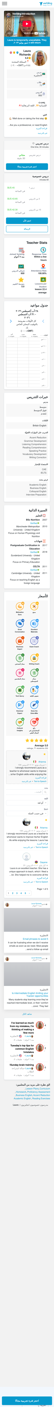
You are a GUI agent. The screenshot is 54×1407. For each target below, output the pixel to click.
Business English (24, 1095)
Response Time (39, 254)
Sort (46, 809)
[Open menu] (4, 4)
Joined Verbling (17, 254)
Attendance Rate (39, 270)
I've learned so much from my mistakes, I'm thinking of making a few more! (22, 1027)
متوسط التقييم (18, 283)
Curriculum (45, 1088)
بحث (46, 787)
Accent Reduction (41, 1095)
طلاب (39, 82)
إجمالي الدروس (18, 270)
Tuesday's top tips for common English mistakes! (22, 1049)
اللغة (46, 798)
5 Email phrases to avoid (35, 939)
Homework (21, 1091)
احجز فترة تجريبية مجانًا (27, 1400)
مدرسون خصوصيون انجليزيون (34, 1104)
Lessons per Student (41, 285)
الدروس (39, 92)
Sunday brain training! (22, 1064)
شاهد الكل (27, 1013)
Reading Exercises (41, 1098)
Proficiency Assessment (38, 1091)
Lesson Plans (32, 1088)
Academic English (22, 1098)
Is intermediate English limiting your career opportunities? (30, 994)
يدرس (39, 72)
